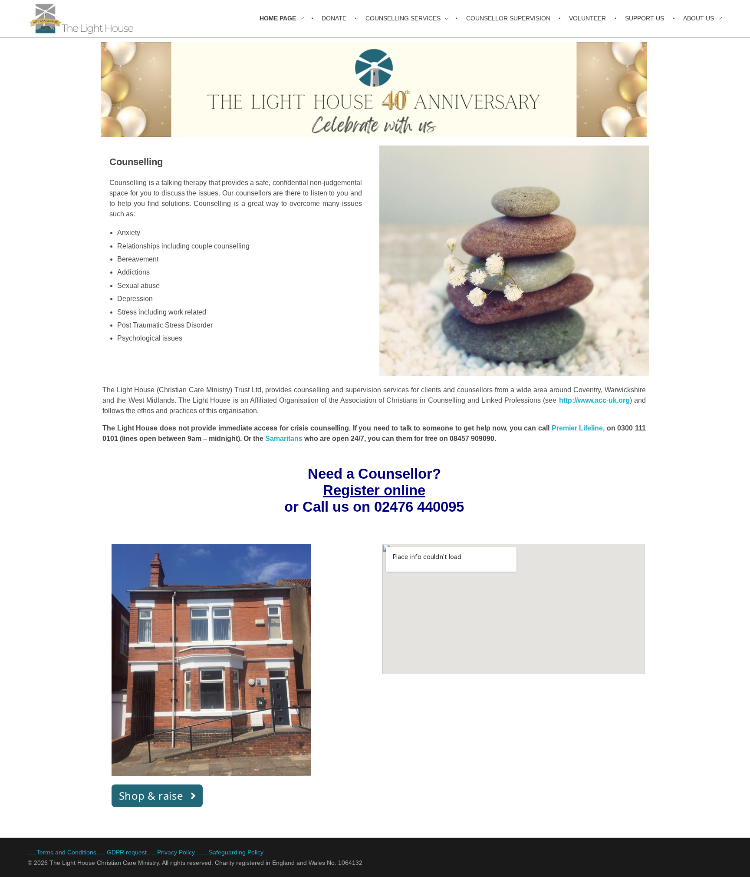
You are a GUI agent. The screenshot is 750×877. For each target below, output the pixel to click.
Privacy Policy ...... (182, 852)
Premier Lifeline (577, 428)
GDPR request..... (131, 852)
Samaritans (284, 438)
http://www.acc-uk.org (594, 400)
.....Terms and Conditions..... (66, 852)
